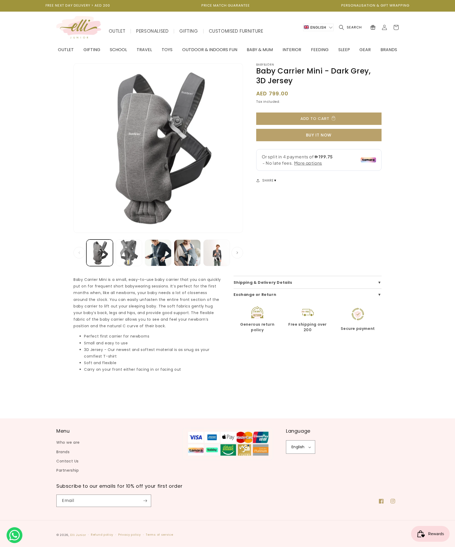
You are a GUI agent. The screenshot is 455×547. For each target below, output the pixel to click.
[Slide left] (79, 252)
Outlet (117, 31)
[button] (318, 27)
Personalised (152, 31)
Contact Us (67, 461)
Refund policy (102, 535)
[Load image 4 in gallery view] (187, 253)
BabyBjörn (265, 65)
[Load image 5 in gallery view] (216, 253)
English (298, 447)
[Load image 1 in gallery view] (99, 253)
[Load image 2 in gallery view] (129, 253)
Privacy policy (129, 535)
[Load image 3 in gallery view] (158, 253)
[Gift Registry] (373, 27)
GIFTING (188, 31)
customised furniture (236, 31)
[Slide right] (237, 252)
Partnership (67, 470)
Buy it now (319, 135)
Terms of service (159, 535)
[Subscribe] (145, 501)
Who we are (68, 442)
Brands (63, 452)
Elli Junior (78, 535)
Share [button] (268, 180)
